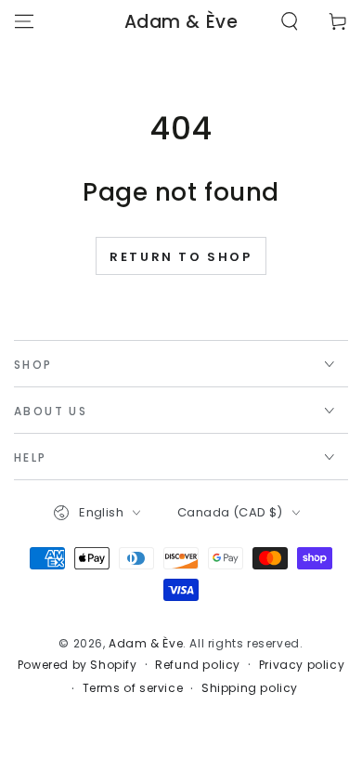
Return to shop (181, 257)
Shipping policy (249, 688)
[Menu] (24, 21)
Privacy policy (301, 665)
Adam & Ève (146, 643)
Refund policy (197, 665)
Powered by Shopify (77, 665)
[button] (289, 21)
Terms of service (133, 688)
